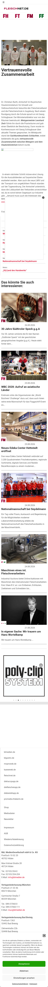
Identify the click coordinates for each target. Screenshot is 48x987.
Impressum (33, 984)
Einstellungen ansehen (24, 978)
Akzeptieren (24, 964)
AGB (6, 833)
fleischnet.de (9, 775)
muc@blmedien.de (16, 910)
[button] (44, 935)
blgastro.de (9, 758)
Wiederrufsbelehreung (14, 839)
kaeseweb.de (10, 769)
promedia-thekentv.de (13, 799)
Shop (6, 807)
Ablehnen (24, 971)
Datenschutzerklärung (20, 984)
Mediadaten (9, 813)
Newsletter (8, 819)
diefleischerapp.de (12, 787)
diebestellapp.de (11, 793)
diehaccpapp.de (11, 781)
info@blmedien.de (16, 877)
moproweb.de (10, 764)
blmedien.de (9, 752)
